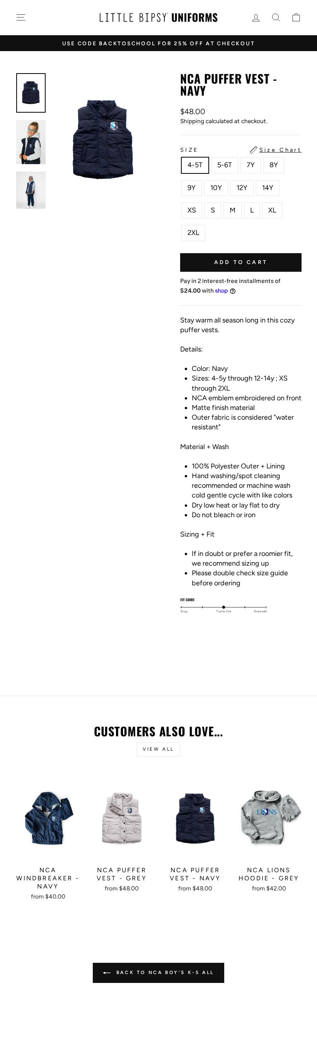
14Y (267, 188)
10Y (216, 188)
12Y (242, 188)
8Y (273, 165)
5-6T (224, 165)
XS (191, 210)
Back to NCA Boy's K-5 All (164, 972)
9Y (191, 188)
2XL (193, 232)
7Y (251, 165)
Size (241, 149)
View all (158, 749)
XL (272, 210)
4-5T (195, 165)
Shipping (192, 121)
